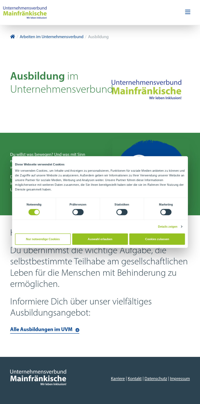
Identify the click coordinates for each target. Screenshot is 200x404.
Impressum (180, 379)
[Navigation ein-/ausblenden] (187, 12)
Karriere (118, 379)
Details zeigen (167, 226)
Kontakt (135, 379)
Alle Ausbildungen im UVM (41, 329)
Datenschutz (156, 379)
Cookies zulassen (157, 239)
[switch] (78, 212)
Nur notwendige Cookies (43, 239)
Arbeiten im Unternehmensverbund (51, 37)
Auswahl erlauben (100, 239)
